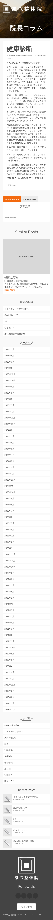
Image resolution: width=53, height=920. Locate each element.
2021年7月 (9, 616)
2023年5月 (9, 523)
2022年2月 (9, 598)
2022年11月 (9, 560)
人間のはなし (10, 738)
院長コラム (12, 185)
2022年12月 (10, 554)
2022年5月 (9, 591)
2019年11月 (9, 685)
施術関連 (8, 756)
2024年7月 (9, 436)
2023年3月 (9, 536)
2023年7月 (9, 511)
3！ (6, 321)
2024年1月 (9, 473)
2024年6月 (9, 442)
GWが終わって (11, 315)
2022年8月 (9, 579)
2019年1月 (9, 703)
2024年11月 (9, 418)
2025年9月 (9, 386)
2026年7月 (9, 349)
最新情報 (8, 762)
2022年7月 (9, 585)
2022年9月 (9, 573)
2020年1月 (9, 678)
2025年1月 (9, 411)
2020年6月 (9, 660)
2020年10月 (10, 647)
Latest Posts (29, 199)
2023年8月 (9, 504)
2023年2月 (9, 542)
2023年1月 (9, 548)
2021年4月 (9, 622)
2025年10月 (10, 380)
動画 (6, 744)
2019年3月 (9, 691)
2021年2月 (9, 635)
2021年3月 (9, 629)
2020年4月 (9, 666)
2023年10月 (10, 492)
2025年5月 (9, 399)
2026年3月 (9, 362)
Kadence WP (36, 915)
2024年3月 (9, 461)
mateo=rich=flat (11, 725)
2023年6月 (9, 517)
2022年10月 (10, 567)
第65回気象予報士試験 (14, 334)
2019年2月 (9, 697)
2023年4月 (9, 529)
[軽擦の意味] (26, 256)
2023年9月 (9, 498)
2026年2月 (9, 368)
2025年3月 (9, 405)
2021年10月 (10, 604)
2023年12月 (10, 480)
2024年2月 (9, 467)
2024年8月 (9, 430)
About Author (12, 199)
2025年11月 (9, 374)
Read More (9, 290)
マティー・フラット (13, 731)
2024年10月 (10, 424)
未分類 (7, 769)
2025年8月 (9, 393)
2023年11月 (9, 486)
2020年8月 (9, 654)
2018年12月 (10, 709)
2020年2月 (9, 672)
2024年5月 (9, 449)
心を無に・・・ (11, 327)
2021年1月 (9, 641)
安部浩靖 (12, 55)
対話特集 (8, 750)
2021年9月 (9, 610)
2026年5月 (9, 355)
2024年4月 (9, 455)
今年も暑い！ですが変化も (16, 309)
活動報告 (8, 775)
